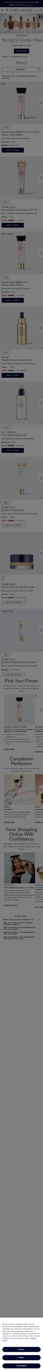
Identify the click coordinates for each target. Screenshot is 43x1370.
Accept (21, 1349)
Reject (21, 1357)
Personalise (21, 1366)
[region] (21, 1344)
